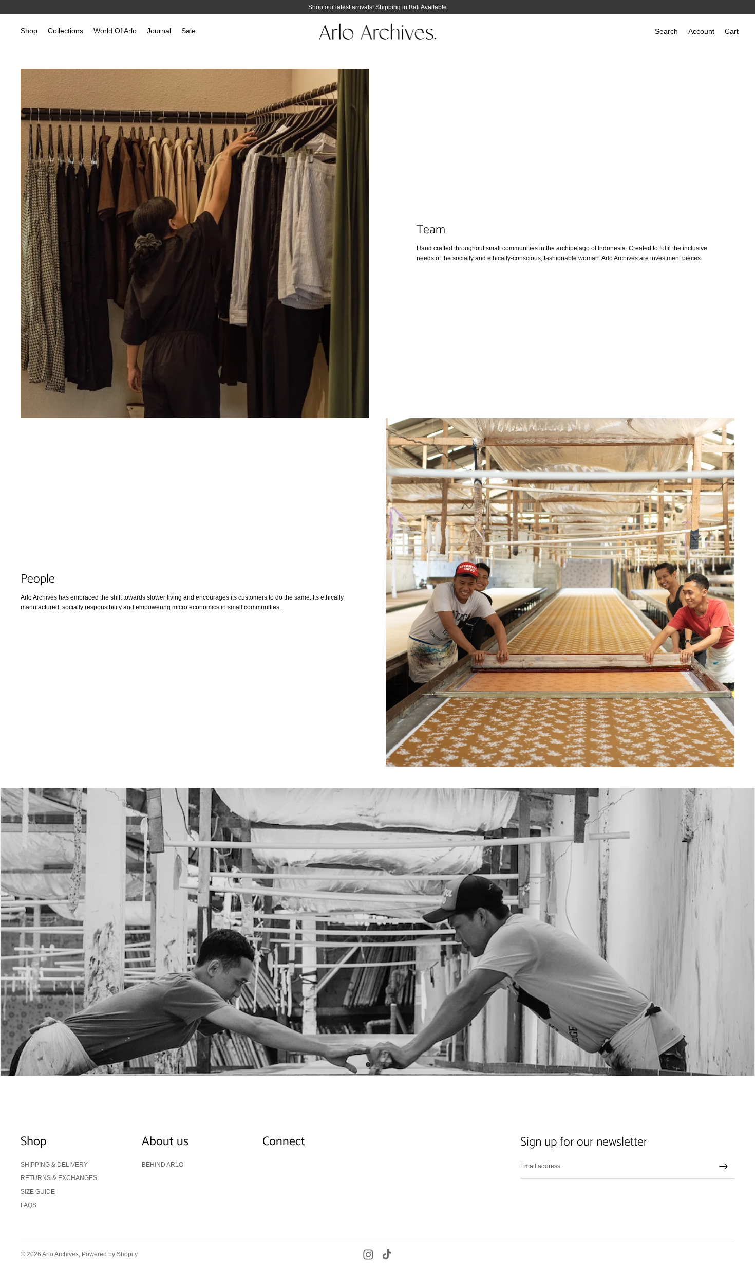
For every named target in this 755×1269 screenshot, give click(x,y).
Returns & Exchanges (59, 1178)
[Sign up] (723, 1166)
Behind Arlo (162, 1164)
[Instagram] (368, 1254)
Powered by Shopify (110, 1254)
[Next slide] (738, 931)
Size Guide (38, 1191)
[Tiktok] (387, 1254)
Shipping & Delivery (54, 1164)
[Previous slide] (16, 931)
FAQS (28, 1205)
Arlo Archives (60, 1254)
